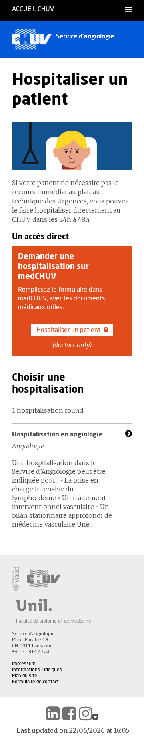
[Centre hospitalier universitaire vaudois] (44, 579)
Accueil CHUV (33, 9)
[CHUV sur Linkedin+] (53, 714)
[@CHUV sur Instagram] (85, 714)
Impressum (24, 663)
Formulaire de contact (35, 681)
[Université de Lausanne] (53, 605)
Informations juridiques (37, 669)
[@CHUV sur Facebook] (69, 714)
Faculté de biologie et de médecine (53, 621)
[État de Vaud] (15, 579)
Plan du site (24, 675)
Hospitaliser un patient (68, 330)
